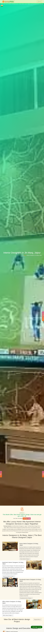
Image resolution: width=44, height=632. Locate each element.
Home (25, 255)
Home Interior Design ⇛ (25, 558)
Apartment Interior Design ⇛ (8, 576)
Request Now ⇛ (37, 619)
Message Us (26, 518)
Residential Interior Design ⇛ (26, 598)
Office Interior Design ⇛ (7, 615)
